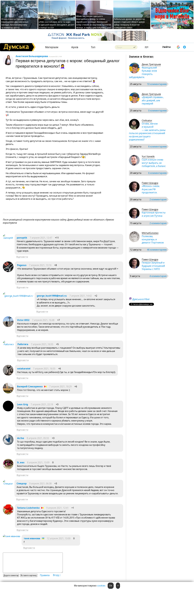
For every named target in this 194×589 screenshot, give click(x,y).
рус (147, 46)
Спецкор (22, 483)
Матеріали (51, 47)
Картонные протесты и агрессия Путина (153, 214)
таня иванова (32, 538)
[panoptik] (8, 237)
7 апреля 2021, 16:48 (43, 320)
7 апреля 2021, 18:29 (60, 386)
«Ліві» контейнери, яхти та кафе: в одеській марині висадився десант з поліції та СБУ (56, 24)
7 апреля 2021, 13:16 (40, 265)
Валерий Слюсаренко (30, 386)
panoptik (22, 237)
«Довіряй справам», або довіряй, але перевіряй (153, 100)
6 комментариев (157, 146)
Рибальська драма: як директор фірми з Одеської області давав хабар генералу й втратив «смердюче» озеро (129, 23)
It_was (20, 462)
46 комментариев (157, 249)
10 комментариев (157, 84)
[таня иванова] (11, 536)
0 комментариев (157, 110)
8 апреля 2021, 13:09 (38, 462)
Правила (45, 575)
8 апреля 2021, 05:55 (38, 438)
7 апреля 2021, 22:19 (42, 404)
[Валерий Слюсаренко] (8, 392)
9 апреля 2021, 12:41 (57, 507)
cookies (101, 585)
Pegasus (21, 265)
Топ (93, 47)
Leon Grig (22, 404)
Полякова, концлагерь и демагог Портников (153, 239)
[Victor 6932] (8, 326)
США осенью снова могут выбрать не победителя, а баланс (154, 163)
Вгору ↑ (57, 575)
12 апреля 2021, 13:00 (58, 538)
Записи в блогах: (141, 56)
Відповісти (22, 256)
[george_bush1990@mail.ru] (18, 295)
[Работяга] (8, 344)
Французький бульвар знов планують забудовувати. (143, 72)
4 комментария (158, 276)
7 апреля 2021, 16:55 (42, 344)
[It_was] (8, 468)
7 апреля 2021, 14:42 (80, 295)
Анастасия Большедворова (32, 56)
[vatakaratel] (8, 374)
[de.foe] (8, 444)
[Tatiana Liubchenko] (8, 513)
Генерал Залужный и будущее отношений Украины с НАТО (153, 266)
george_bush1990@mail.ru (52, 295)
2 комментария (158, 199)
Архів (74, 47)
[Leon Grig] (8, 410)
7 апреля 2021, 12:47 (41, 237)
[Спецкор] (8, 483)
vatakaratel (23, 368)
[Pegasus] (8, 271)
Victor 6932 (23, 320)
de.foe (20, 438)
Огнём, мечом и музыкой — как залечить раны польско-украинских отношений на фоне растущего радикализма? (147, 131)
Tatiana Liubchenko (28, 507)
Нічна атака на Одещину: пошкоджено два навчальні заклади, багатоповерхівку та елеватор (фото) (14, 23)
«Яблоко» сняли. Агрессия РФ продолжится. (151, 189)
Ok (110, 585)
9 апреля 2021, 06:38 (40, 483)
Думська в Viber (141, 299)
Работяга (22, 344)
